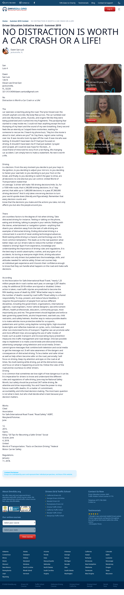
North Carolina (28, 567)
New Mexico (6, 567)
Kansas (66, 558)
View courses (27, 537)
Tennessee (88, 570)
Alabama (5, 552)
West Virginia (89, 574)
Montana (26, 564)
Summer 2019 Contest (19, 21)
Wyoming (5, 577)
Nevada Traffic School (54, 513)
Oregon (108, 567)
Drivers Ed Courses (24, 585)
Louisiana (109, 558)
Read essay (91, 89)
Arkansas (67, 552)
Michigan (67, 561)
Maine (4, 561)
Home (5, 21)
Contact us (91, 502)
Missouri (5, 564)
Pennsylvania (6, 570)
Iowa (45, 558)
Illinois (4, 558)
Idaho (108, 555)
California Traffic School (55, 510)
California (88, 552)
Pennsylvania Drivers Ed (55, 504)
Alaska (25, 552)
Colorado (109, 552)
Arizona (46, 552)
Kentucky (88, 558)
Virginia (46, 574)
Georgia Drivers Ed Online (55, 498)
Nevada (67, 564)
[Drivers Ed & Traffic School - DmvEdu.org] (14, 9)
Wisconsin (109, 574)
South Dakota (69, 570)
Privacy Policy (115, 585)
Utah (4, 574)
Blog (93, 3)
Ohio (66, 567)
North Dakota (48, 567)
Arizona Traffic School (54, 507)
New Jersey (109, 564)
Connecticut (6, 555)
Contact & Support (105, 3)
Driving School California (74, 585)
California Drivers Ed (54, 495)
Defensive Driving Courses (57, 585)
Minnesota (88, 561)
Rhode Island (27, 570)
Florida (46, 555)
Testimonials (83, 3)
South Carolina (49, 570)
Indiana (25, 558)
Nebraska (47, 564)
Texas (108, 570)
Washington (68, 574)
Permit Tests (105, 585)
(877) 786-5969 (101, 500)
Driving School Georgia (92, 585)
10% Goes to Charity (67, 3)
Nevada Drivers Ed (53, 501)
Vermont (26, 574)
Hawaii (87, 555)
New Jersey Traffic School (55, 516)
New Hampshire (90, 564)
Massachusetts (49, 561)
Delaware (26, 555)
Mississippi (109, 561)
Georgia (67, 555)
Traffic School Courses (39, 585)
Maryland (26, 561)
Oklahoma (88, 567)
